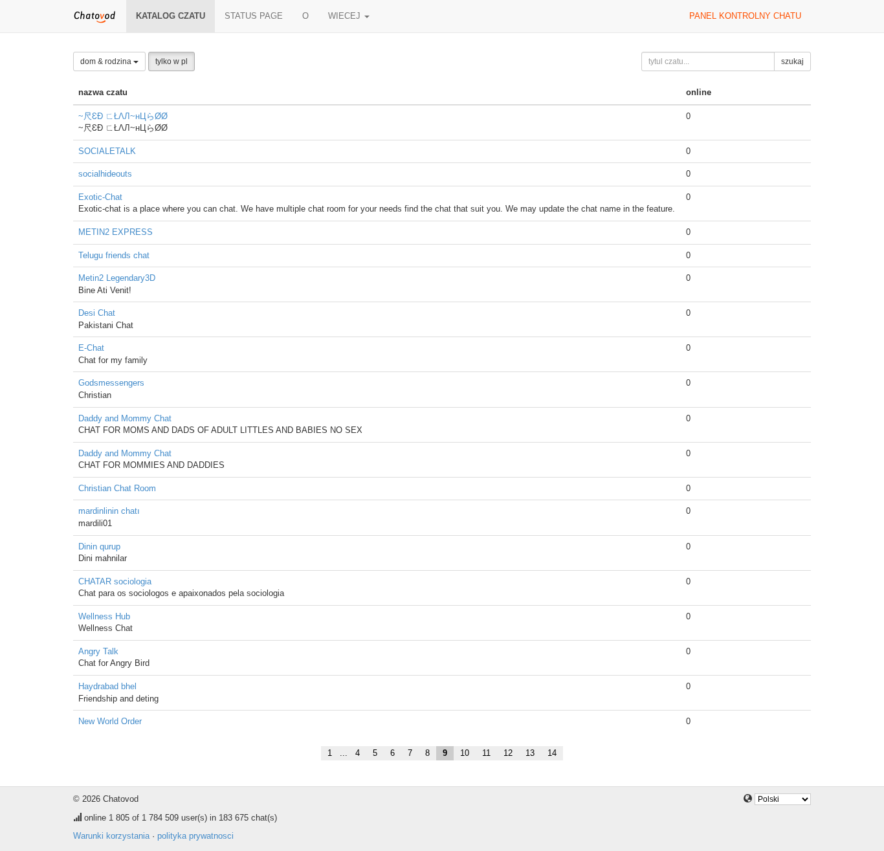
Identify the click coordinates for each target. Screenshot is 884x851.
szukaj (792, 61)
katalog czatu (170, 16)
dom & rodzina (106, 61)
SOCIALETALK (107, 151)
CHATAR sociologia (114, 581)
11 (486, 753)
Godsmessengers (111, 383)
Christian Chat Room (117, 488)
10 (464, 753)
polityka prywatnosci (195, 836)
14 (552, 753)
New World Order (110, 721)
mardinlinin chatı (109, 511)
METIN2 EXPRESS (115, 232)
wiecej (345, 16)
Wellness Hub (104, 616)
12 (508, 753)
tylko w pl (171, 61)
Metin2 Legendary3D (116, 278)
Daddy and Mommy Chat (124, 418)
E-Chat (91, 348)
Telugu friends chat (113, 255)
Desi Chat (96, 313)
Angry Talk (98, 651)
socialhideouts (105, 174)
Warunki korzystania (111, 836)
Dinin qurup (99, 546)
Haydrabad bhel (107, 686)
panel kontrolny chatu (745, 16)
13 (530, 753)
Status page (254, 16)
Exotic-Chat (100, 197)
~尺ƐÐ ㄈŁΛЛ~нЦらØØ (123, 116)
